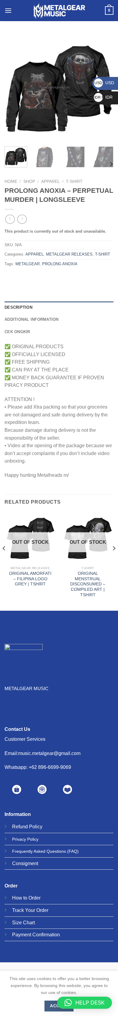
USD (104, 82)
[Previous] (14, 87)
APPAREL (50, 181)
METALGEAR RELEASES (69, 254)
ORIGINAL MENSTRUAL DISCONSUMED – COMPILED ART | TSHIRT (87, 584)
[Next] (111, 164)
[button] (84, 1003)
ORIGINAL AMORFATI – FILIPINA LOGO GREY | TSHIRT (30, 578)
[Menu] (8, 10)
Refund (20, 826)
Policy (35, 826)
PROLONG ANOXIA (59, 264)
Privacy (19, 839)
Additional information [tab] (32, 319)
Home (11, 181)
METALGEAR (27, 264)
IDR (103, 97)
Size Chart (23, 922)
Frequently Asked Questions (39, 851)
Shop (29, 181)
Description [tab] (18, 307)
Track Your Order (30, 910)
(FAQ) (73, 851)
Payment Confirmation (36, 934)
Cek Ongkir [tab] (17, 332)
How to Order (26, 897)
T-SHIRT (74, 181)
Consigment (25, 863)
